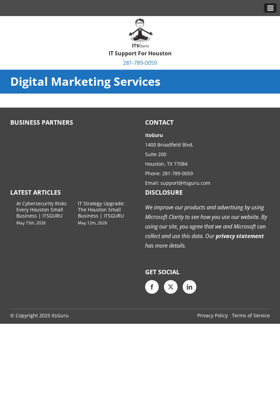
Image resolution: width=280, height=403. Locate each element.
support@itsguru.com (185, 183)
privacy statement (239, 236)
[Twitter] (171, 287)
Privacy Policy (212, 315)
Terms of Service (251, 315)
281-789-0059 (140, 63)
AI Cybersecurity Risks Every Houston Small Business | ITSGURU (41, 209)
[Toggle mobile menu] (270, 8)
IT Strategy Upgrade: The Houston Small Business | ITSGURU (101, 209)
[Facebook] (152, 287)
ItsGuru (60, 315)
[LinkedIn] (189, 287)
